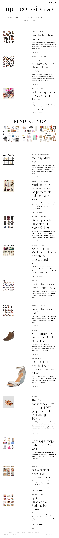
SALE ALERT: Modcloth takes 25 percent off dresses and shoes (44, 256)
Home (10, 17)
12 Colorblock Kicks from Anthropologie (41, 473)
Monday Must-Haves (44, 154)
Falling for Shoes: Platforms (43, 310)
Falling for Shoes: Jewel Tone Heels (43, 286)
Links (47, 17)
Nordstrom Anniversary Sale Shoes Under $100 (43, 65)
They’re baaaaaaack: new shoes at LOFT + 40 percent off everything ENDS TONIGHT (43, 409)
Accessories (43, 216)
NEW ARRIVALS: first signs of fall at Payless (42, 337)
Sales (42, 88)
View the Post (35, 52)
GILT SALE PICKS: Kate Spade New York (44, 445)
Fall (41, 280)
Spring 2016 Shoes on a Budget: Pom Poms (40, 504)
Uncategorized (44, 181)
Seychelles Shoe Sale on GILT (42, 37)
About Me (18, 17)
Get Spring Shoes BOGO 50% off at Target (43, 95)
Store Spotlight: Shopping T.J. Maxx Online (42, 224)
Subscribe (39, 17)
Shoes (41, 466)
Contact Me (29, 17)
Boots (41, 31)
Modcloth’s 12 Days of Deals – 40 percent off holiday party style (42, 192)
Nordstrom (43, 56)
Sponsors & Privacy (30, 20)
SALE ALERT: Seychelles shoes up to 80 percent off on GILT (43, 367)
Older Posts (31, 528)
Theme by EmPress (49, 534)
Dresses (42, 245)
